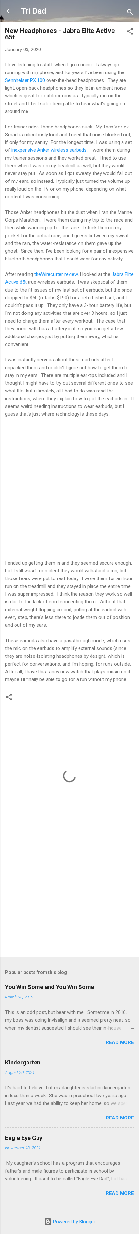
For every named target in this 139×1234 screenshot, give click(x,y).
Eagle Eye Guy (23, 1137)
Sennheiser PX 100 (25, 80)
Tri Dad (33, 11)
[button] (130, 33)
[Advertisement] (69, 901)
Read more (120, 1042)
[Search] (130, 13)
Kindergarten (22, 1062)
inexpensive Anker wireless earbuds (49, 150)
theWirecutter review (55, 274)
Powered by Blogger (73, 1222)
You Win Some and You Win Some (49, 987)
